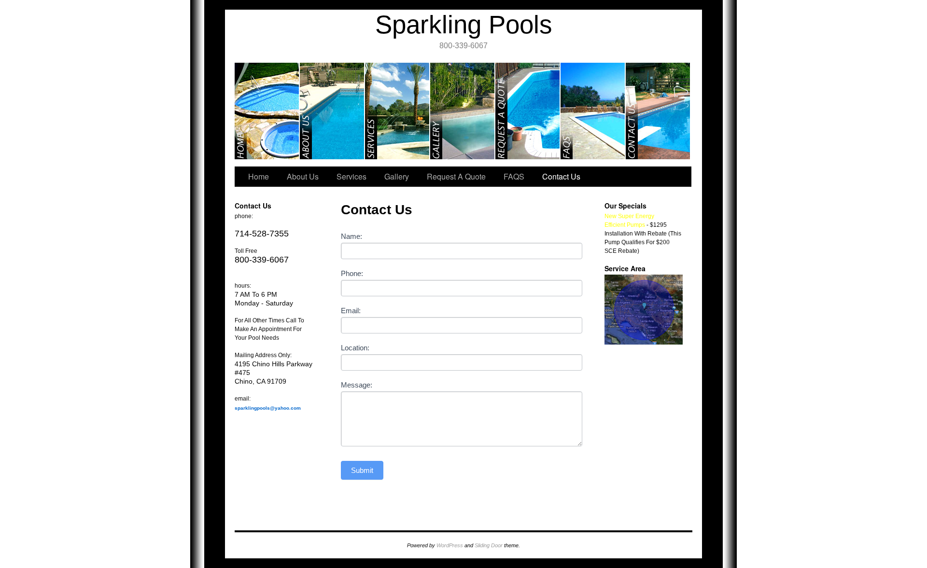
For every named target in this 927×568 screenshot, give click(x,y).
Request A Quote (528, 111)
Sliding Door (489, 545)
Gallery (462, 111)
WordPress (449, 545)
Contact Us (658, 111)
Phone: (352, 273)
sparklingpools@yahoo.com (268, 408)
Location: (355, 348)
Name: (351, 236)
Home (267, 111)
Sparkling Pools (463, 24)
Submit (362, 470)
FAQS (593, 111)
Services (397, 111)
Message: (356, 385)
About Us (332, 111)
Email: (351, 310)
